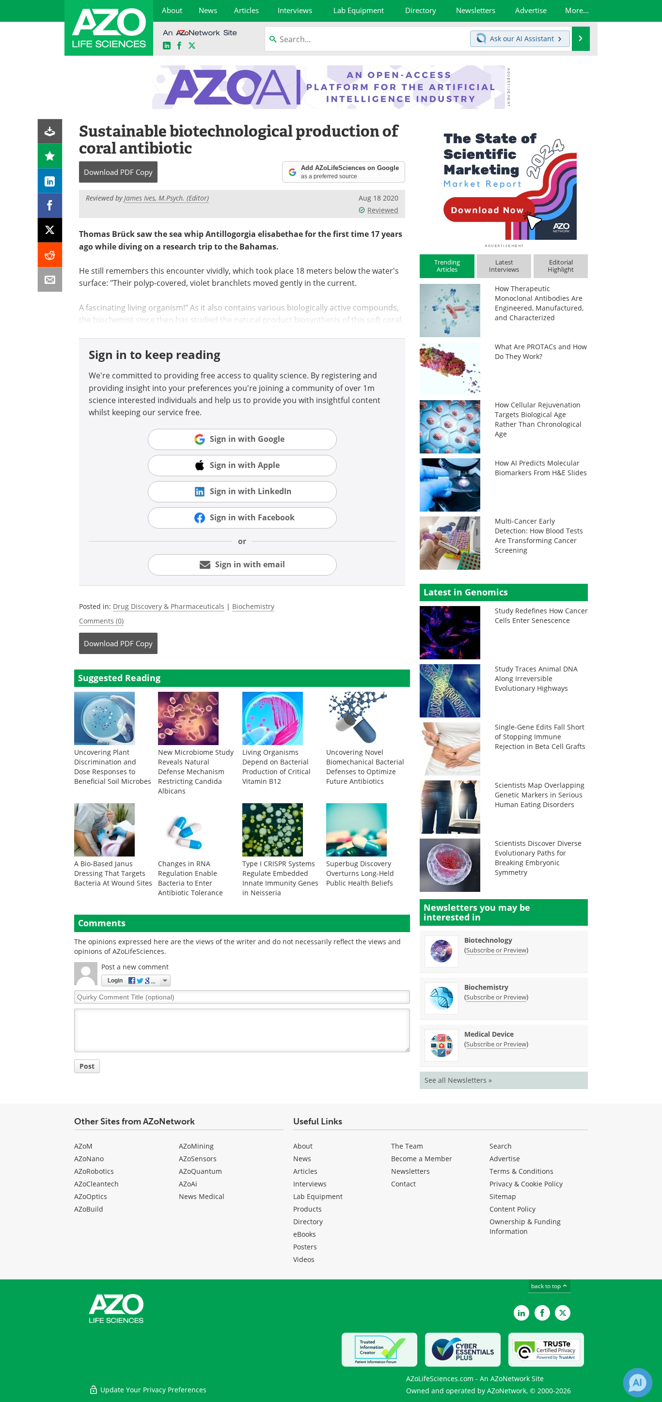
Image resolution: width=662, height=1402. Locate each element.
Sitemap (502, 1196)
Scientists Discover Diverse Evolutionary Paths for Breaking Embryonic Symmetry (538, 858)
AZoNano (89, 1158)
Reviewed (382, 210)
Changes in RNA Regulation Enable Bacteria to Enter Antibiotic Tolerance (190, 878)
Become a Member (421, 1158)
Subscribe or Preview (496, 950)
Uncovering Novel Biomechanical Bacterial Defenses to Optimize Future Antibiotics (365, 767)
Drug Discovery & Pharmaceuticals (168, 606)
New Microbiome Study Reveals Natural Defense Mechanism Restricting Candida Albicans (196, 771)
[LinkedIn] (50, 181)
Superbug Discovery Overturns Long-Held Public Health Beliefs (360, 873)
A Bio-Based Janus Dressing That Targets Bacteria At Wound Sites (113, 873)
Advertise (504, 1158)
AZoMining (196, 1146)
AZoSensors (198, 1158)
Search (500, 1146)
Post (87, 1066)
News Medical (201, 1196)
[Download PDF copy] (50, 131)
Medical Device (489, 1034)
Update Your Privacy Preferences (152, 1389)
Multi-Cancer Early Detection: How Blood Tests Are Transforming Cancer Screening (539, 535)
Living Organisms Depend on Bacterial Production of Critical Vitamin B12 (276, 767)
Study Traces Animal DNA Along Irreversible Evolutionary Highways (536, 678)
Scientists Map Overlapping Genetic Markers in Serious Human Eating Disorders (539, 794)
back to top (546, 1286)
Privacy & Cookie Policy (526, 1183)
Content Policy (512, 1209)
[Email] (50, 279)
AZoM (83, 1146)
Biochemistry (253, 606)
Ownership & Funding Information (525, 1226)
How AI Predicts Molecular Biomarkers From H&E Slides (541, 467)
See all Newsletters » (458, 1080)
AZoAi (188, 1183)
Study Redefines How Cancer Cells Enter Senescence (541, 615)
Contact (403, 1183)
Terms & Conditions (521, 1171)
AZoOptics (90, 1196)
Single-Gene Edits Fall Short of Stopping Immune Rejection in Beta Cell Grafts (540, 736)
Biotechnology (488, 940)
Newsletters (410, 1171)
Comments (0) (101, 620)
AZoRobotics (94, 1171)
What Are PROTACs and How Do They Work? (541, 351)
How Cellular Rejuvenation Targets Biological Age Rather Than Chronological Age (538, 419)
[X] (50, 230)
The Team (407, 1146)
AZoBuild (88, 1209)
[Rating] (50, 156)
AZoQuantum (200, 1171)
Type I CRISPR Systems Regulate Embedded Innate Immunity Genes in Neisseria (280, 878)
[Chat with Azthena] (637, 1382)
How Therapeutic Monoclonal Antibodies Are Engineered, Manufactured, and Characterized (539, 303)
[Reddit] (50, 255)
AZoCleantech (96, 1183)
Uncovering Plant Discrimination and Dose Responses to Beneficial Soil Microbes (112, 767)
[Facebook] (50, 205)
